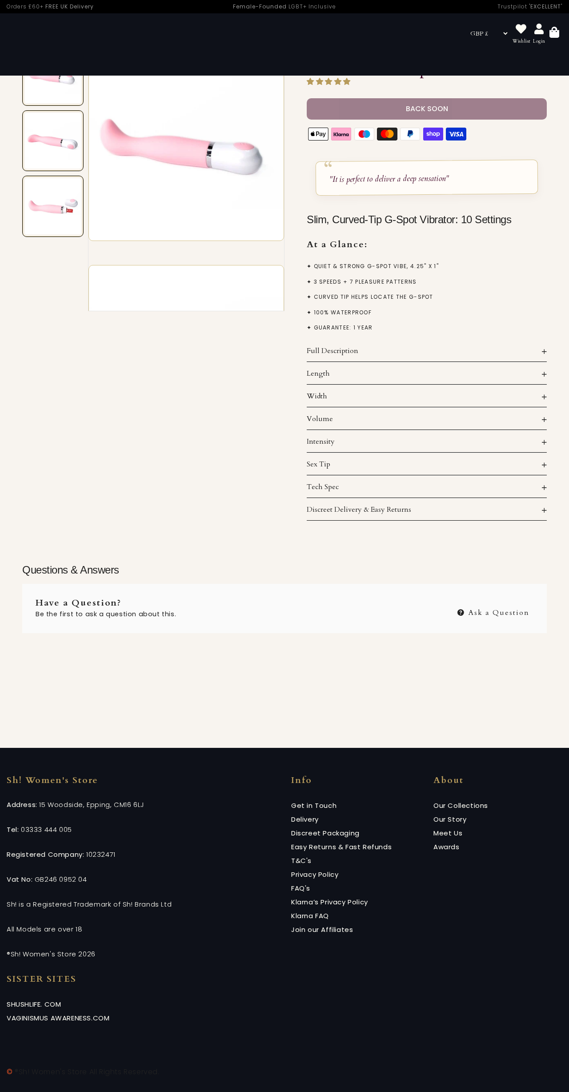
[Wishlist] (521, 30)
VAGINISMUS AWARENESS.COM (58, 1018)
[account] (539, 30)
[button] (330, 82)
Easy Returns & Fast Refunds (341, 846)
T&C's (301, 860)
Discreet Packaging (325, 833)
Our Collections (460, 805)
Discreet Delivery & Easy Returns (359, 509)
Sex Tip (318, 464)
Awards (446, 846)
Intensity (321, 441)
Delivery (305, 819)
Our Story (449, 819)
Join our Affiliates (322, 929)
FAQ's (300, 888)
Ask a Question (497, 611)
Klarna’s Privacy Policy (329, 902)
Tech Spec (323, 487)
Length (318, 373)
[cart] (554, 33)
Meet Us (447, 833)
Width (317, 396)
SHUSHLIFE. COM (34, 1004)
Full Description (332, 351)
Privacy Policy (314, 874)
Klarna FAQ (310, 915)
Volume (320, 419)
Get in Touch (314, 805)
